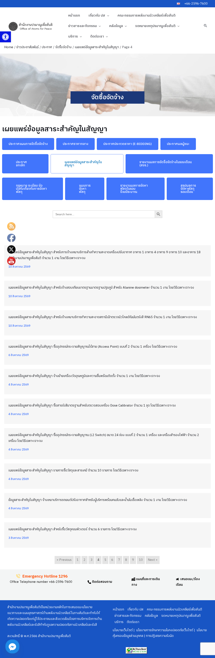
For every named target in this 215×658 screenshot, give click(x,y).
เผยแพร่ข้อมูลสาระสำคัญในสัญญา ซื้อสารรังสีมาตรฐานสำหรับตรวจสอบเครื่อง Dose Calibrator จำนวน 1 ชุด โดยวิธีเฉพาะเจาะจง (92, 405)
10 (141, 560)
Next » (152, 560)
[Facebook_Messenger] (12, 646)
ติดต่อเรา (97, 36)
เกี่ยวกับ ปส (96, 15)
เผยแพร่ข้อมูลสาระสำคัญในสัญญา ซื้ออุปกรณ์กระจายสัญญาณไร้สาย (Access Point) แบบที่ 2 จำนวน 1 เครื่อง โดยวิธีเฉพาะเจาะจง (92, 346)
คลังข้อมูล (116, 26)
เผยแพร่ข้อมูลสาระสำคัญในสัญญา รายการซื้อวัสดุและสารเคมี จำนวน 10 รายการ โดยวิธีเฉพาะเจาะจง (73, 470)
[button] (5, 36)
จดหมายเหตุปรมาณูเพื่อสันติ (155, 26)
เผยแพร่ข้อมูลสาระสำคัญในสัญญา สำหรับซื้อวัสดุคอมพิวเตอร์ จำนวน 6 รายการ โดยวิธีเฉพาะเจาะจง (72, 529)
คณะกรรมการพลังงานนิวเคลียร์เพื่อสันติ (147, 15)
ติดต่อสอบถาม (101, 581)
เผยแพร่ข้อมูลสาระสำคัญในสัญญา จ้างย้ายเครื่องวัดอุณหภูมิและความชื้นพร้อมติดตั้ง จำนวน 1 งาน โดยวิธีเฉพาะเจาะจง (84, 376)
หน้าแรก (74, 15)
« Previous (64, 560)
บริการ (73, 36)
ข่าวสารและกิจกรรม (82, 26)
